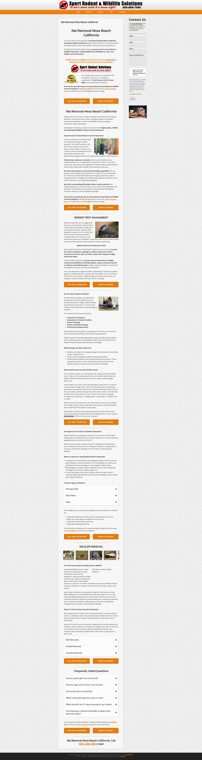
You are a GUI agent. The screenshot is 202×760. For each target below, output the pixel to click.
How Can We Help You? (136, 55)
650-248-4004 (137, 24)
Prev (63, 555)
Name (131, 36)
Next (118, 555)
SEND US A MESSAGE (105, 101)
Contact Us (122, 12)
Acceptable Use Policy (135, 94)
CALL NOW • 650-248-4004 (76, 101)
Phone (131, 49)
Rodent (83, 60)
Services (100, 12)
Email (131, 42)
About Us (89, 12)
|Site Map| (123, 756)
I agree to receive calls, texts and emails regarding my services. (139, 72)
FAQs (111, 12)
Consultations (110, 60)
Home (78, 12)
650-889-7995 (129, 754)
